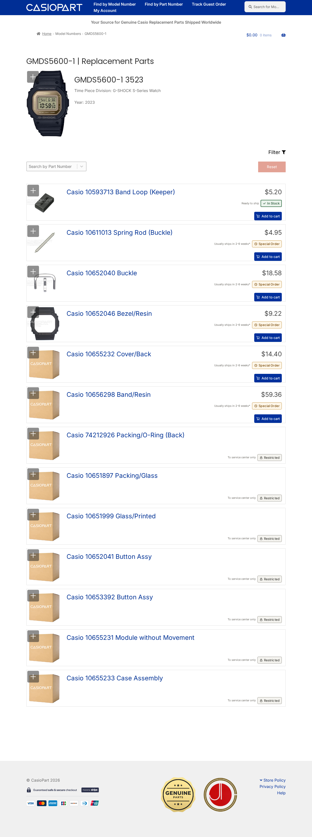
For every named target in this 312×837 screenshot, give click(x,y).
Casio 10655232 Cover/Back (109, 354)
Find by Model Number (115, 4)
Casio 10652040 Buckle (102, 273)
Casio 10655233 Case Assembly (115, 678)
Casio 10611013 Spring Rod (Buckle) (120, 232)
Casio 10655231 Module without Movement (131, 637)
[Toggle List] (81, 166)
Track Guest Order (209, 4)
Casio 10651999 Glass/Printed (111, 516)
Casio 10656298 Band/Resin (109, 394)
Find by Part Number (164, 4)
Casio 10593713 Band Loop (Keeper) (121, 192)
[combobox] (52, 166)
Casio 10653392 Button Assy (110, 597)
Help (281, 792)
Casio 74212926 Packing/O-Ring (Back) (126, 435)
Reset (272, 166)
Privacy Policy (273, 786)
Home (46, 33)
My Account (105, 10)
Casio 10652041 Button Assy (109, 556)
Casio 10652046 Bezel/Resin (109, 313)
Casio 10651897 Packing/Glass (112, 475)
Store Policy (274, 780)
